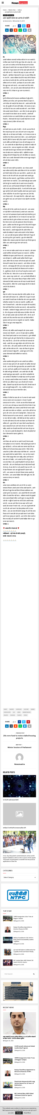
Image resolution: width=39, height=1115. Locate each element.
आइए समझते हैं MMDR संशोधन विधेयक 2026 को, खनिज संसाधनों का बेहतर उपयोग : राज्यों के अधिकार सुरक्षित (19, 1037)
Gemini (32, 709)
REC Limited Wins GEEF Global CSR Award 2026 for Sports (23, 961)
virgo (25, 715)
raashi (6, 715)
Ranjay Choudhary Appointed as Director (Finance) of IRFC (23, 928)
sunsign (12, 715)
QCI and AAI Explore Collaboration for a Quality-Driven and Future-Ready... (24, 951)
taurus (19, 715)
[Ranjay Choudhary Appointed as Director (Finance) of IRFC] (7, 929)
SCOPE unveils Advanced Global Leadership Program (24, 1047)
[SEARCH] (34, 974)
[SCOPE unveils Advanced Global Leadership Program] (7, 1050)
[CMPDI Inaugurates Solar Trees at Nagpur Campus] (7, 919)
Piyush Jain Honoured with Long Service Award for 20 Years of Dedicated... (24, 1083)
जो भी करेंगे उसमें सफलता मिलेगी (10, 800)
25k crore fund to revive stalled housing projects (19, 737)
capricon (18, 709)
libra (18, 712)
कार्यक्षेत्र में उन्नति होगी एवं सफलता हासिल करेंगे (14, 828)
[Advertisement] (19, 623)
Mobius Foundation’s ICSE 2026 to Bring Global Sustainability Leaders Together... (24, 940)
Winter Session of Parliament (19, 747)
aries (5, 709)
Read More (27, 1113)
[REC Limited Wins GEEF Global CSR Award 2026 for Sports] (7, 963)
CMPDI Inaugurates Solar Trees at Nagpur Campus (23, 917)
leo (14, 712)
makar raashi (26, 712)
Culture (5, 15)
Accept (19, 1113)
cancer (12, 709)
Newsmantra (8, 21)
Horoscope (11, 15)
